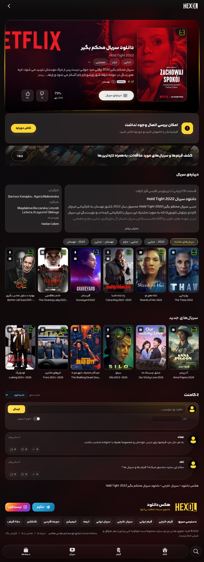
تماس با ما (27, 533)
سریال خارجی (170, 486)
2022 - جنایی (156, 241)
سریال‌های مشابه (184, 241)
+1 (89, 62)
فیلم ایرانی (145, 521)
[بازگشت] (9, 6)
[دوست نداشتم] (42, 93)
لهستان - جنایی (104, 241)
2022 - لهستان (76, 241)
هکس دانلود (190, 486)
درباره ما (41, 533)
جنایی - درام (130, 241)
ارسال (16, 409)
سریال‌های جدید (183, 318)
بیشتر (41, 75)
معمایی (100, 62)
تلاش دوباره (23, 128)
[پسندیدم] (27, 93)
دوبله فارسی (51, 521)
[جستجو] (196, 551)
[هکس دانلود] (189, 6)
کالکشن (32, 521)
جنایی (127, 62)
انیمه (86, 521)
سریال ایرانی (103, 521)
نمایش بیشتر (132, 228)
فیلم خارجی (166, 521)
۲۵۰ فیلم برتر (12, 521)
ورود (20, 155)
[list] (102, 276)
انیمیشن (71, 521)
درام (114, 62)
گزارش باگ (11, 533)
